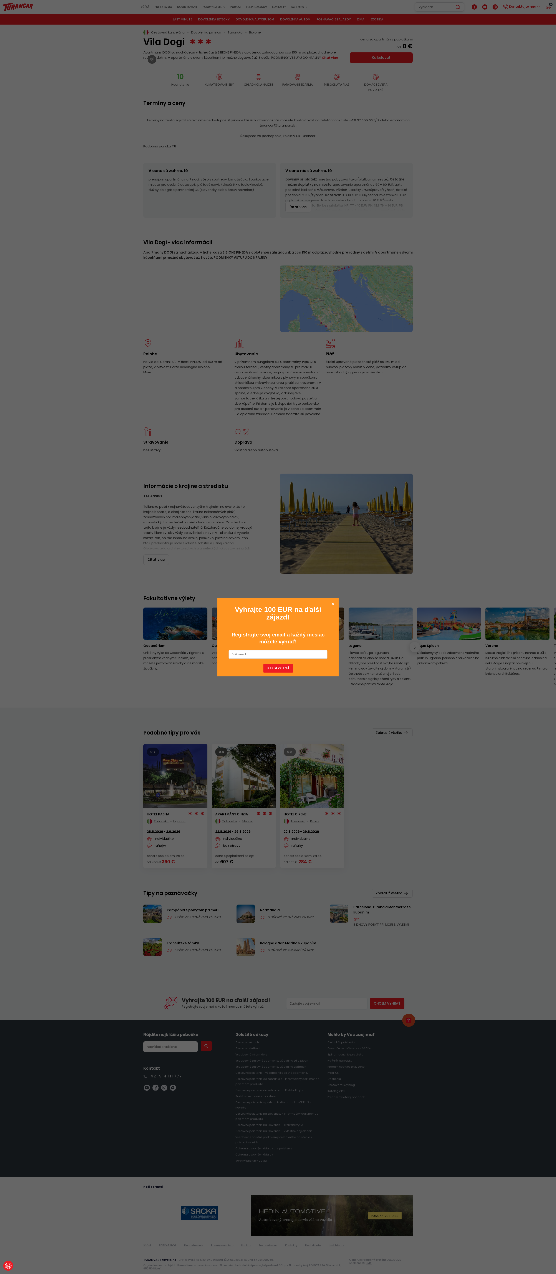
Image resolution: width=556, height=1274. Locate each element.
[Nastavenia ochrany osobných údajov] (8, 1266)
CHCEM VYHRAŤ (278, 668)
